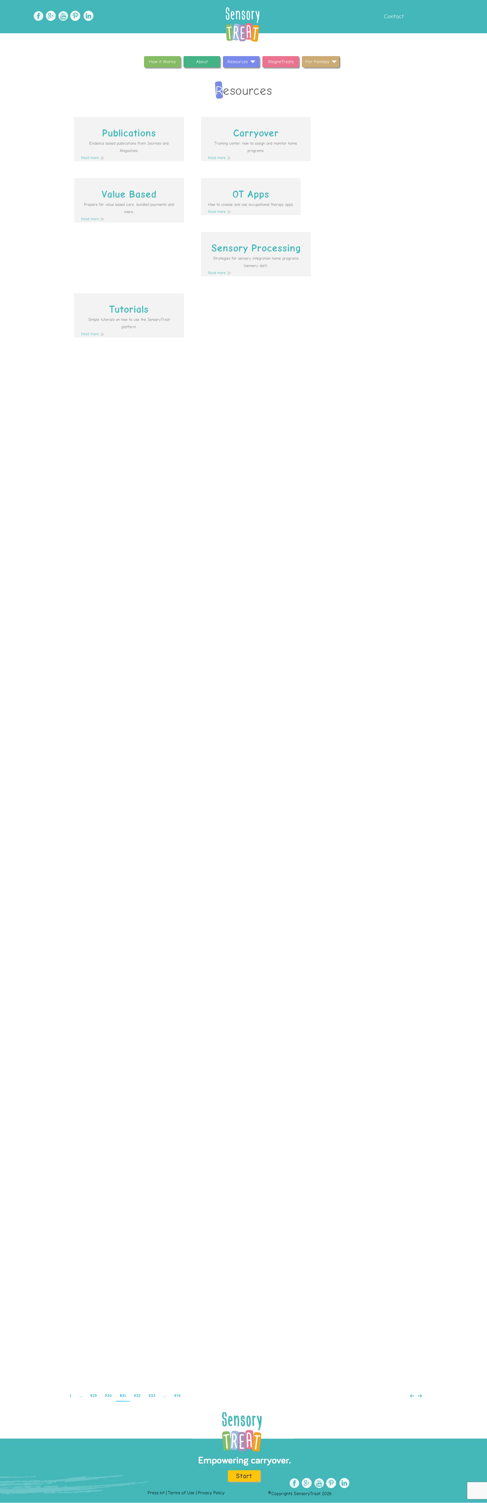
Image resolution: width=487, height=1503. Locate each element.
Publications (129, 133)
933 (152, 1396)
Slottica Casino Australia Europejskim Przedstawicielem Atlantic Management (243, 891)
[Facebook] (38, 16)
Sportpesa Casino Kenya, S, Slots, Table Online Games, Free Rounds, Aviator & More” (243, 1121)
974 (177, 1396)
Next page (420, 1396)
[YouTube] (62, 16)
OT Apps (250, 194)
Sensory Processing (256, 248)
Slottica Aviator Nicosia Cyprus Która (243, 662)
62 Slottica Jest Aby (244, 1006)
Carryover (256, 133)
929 (93, 1396)
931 (123, 1396)
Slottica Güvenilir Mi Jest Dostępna (243, 776)
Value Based (129, 194)
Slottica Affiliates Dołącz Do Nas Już (243, 547)
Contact (393, 16)
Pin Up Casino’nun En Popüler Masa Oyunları (244, 1228)
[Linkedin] (87, 16)
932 (137, 1396)
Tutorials (129, 309)
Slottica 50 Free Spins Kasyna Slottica (243, 1335)
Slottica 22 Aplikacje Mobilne (243, 432)
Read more (90, 158)
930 (108, 1396)
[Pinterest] (75, 16)
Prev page (412, 1396)
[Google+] (50, 16)
